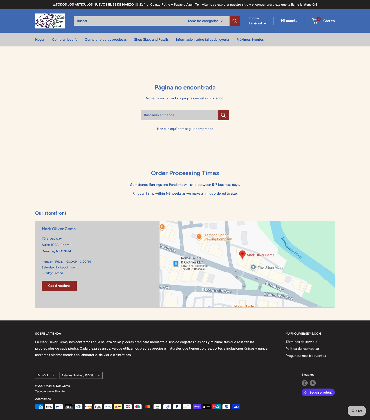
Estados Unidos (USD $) (77, 375)
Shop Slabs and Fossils (151, 39)
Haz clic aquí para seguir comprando (185, 129)
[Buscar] (235, 21)
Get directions (59, 286)
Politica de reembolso (302, 349)
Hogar (40, 39)
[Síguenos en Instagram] (305, 383)
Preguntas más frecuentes (306, 356)
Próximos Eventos (250, 39)
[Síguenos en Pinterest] (313, 383)
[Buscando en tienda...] (223, 115)
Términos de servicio (301, 342)
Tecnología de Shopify (50, 391)
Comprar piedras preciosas (106, 39)
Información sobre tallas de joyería (202, 39)
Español (42, 375)
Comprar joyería (64, 39)
